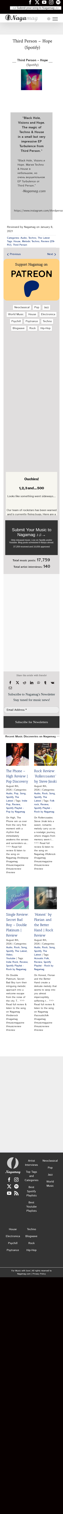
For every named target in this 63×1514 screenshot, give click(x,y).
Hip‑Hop (45, 328)
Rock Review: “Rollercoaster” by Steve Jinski (45, 776)
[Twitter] (9, 1186)
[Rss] (16, 1193)
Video (9, 955)
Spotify (9, 797)
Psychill (16, 321)
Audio (23, 238)
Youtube (10, 958)
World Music (16, 314)
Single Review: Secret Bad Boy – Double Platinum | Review (17, 924)
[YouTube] (9, 1193)
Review (16, 804)
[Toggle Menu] (55, 19)
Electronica (48, 314)
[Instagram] (16, 1179)
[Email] (10, 688)
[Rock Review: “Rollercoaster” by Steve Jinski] (45, 754)
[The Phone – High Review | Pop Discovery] (17, 754)
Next (50, 254)
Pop (36, 307)
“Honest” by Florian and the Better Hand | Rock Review (43, 924)
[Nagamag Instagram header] (52, 2)
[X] (17, 682)
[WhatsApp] (39, 682)
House (16, 241)
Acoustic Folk (41, 958)
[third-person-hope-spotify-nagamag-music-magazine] (31, 71)
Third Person (20, 245)
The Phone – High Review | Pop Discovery (17, 776)
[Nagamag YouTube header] (45, 2)
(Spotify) (32, 62)
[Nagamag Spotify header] (59, 2)
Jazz (46, 307)
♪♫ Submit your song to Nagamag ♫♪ (36, 7)
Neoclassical (22, 307)
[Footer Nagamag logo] (12, 1158)
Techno (32, 238)
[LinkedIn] (31, 682)
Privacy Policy (39, 1273)
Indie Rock (12, 962)
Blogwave (19, 328)
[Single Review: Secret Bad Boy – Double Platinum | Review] (17, 898)
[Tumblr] (45, 682)
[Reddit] (24, 682)
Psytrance (32, 321)
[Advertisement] (31, 28)
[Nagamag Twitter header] (38, 2)
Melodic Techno (30, 241)
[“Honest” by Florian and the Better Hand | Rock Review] (45, 898)
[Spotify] (16, 1186)
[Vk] (52, 682)
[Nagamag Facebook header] (31, 2)
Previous (15, 254)
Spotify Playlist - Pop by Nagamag (15, 810)
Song (23, 793)
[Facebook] (10, 682)
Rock (32, 328)
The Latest (44, 238)
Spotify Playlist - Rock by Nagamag (44, 810)
